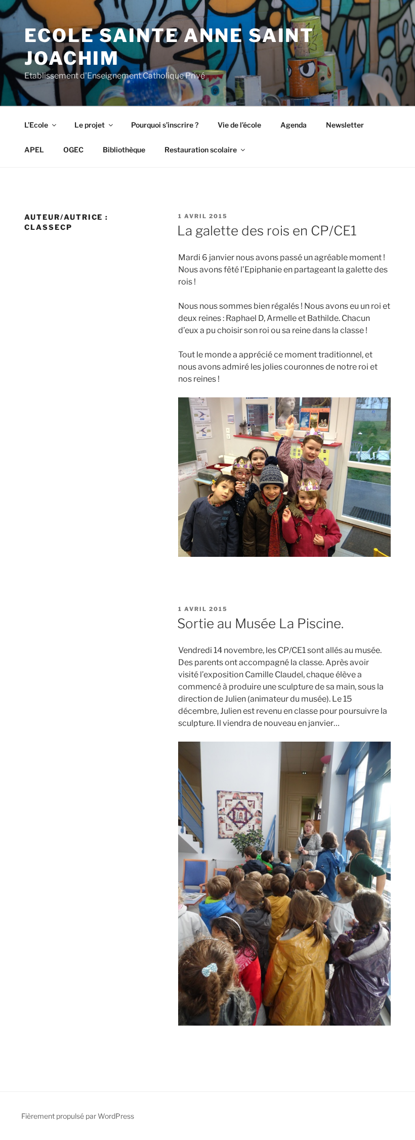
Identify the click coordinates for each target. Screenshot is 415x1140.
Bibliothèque (124, 149)
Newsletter (345, 124)
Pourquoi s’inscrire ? (164, 124)
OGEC (73, 149)
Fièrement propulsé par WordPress (77, 1116)
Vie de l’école (239, 124)
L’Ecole (36, 124)
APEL (34, 149)
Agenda (293, 124)
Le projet (89, 124)
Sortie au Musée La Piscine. (260, 623)
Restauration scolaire (200, 149)
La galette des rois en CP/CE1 (267, 230)
